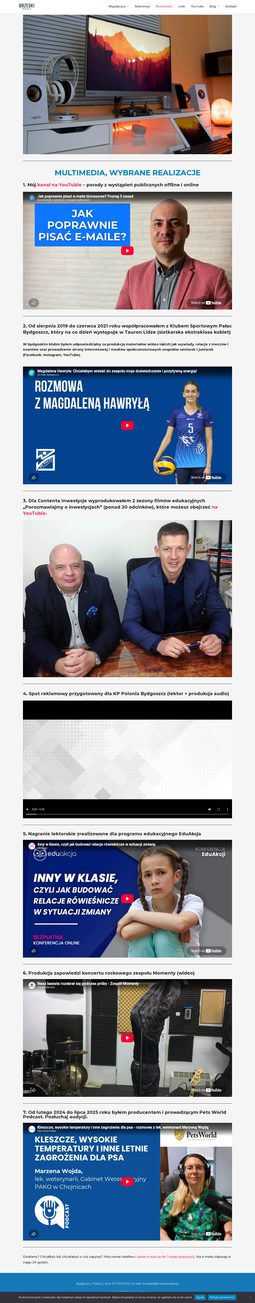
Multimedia (164, 6)
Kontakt (231, 6)
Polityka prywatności (222, 1297)
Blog (212, 6)
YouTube (197, 6)
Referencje (142, 6)
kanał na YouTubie (59, 184)
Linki (181, 6)
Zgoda (200, 1297)
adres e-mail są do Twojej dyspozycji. (166, 1257)
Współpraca (117, 6)
